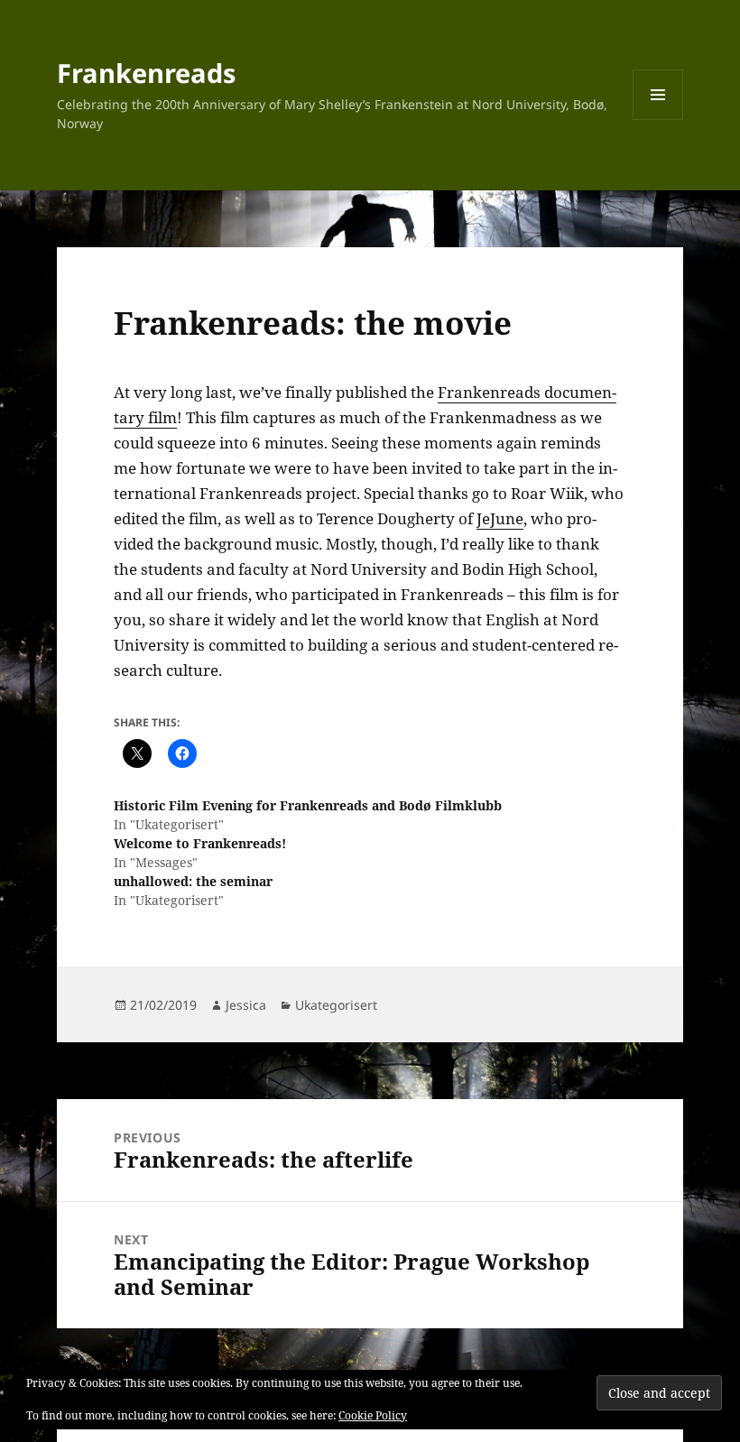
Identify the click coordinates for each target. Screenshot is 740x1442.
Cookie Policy (372, 1415)
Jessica (246, 1004)
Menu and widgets (658, 119)
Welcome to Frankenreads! (200, 843)
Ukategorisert (336, 1004)
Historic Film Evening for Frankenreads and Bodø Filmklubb (308, 805)
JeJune (499, 518)
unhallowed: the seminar (193, 881)
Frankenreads (146, 72)
